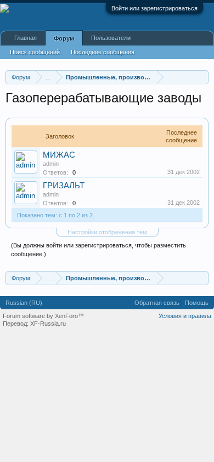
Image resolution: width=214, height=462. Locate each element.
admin (51, 163)
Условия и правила (185, 316)
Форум (64, 38)
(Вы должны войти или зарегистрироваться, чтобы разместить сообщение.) (98, 249)
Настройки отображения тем (107, 232)
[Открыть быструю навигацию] (201, 76)
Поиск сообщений (35, 52)
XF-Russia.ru (48, 323)
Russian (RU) (23, 302)
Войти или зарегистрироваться (154, 8)
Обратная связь (156, 302)
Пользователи (111, 37)
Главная (25, 37)
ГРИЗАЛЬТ (64, 185)
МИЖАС (59, 155)
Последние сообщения (102, 52)
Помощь (197, 302)
